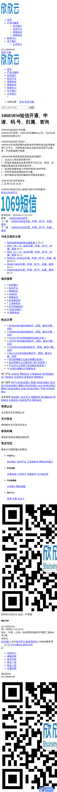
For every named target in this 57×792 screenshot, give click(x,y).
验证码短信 (32, 641)
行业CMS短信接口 (30, 388)
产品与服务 (13, 23)
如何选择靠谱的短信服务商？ (22, 242)
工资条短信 (14, 303)
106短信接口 (15, 309)
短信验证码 (14, 300)
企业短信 (18, 377)
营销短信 (17, 32)
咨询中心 (11, 653)
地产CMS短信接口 (20, 382)
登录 (3, 52)
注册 (8, 52)
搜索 (32, 107)
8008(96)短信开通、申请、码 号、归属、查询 (30, 270)
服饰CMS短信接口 (27, 385)
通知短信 (24, 374)
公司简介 (17, 44)
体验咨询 (11, 656)
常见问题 (29, 102)
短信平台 (17, 29)
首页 (9, 20)
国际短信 (14, 312)
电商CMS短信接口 (40, 382)
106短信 (13, 294)
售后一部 (11, 662)
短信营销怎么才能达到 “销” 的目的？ (28, 362)
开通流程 (11, 474)
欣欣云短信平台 (9, 192)
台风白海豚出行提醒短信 (23, 368)
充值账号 (31, 474)
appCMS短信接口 (47, 385)
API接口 (11, 486)
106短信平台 (25, 400)
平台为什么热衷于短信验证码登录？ (27, 365)
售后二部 (11, 665)
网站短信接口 (46, 461)
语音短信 (28, 377)
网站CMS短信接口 (10, 388)
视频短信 (17, 35)
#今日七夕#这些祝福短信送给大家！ (27, 338)
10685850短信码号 (18, 218)
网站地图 (20, 486)
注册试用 (11, 668)
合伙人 (21, 498)
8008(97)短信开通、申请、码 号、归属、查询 (30, 264)
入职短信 (8, 377)
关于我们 (11, 41)
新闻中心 (11, 38)
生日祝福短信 (16, 306)
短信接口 (17, 26)
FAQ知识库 (43, 474)
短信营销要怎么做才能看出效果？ (26, 359)
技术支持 (11, 659)
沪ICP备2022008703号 (22, 644)
